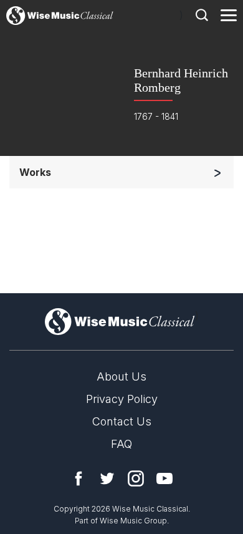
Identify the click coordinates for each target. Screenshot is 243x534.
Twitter (107, 478)
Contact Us (121, 421)
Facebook (78, 478)
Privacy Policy (122, 398)
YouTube (164, 478)
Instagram (136, 478)
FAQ (121, 443)
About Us (121, 376)
